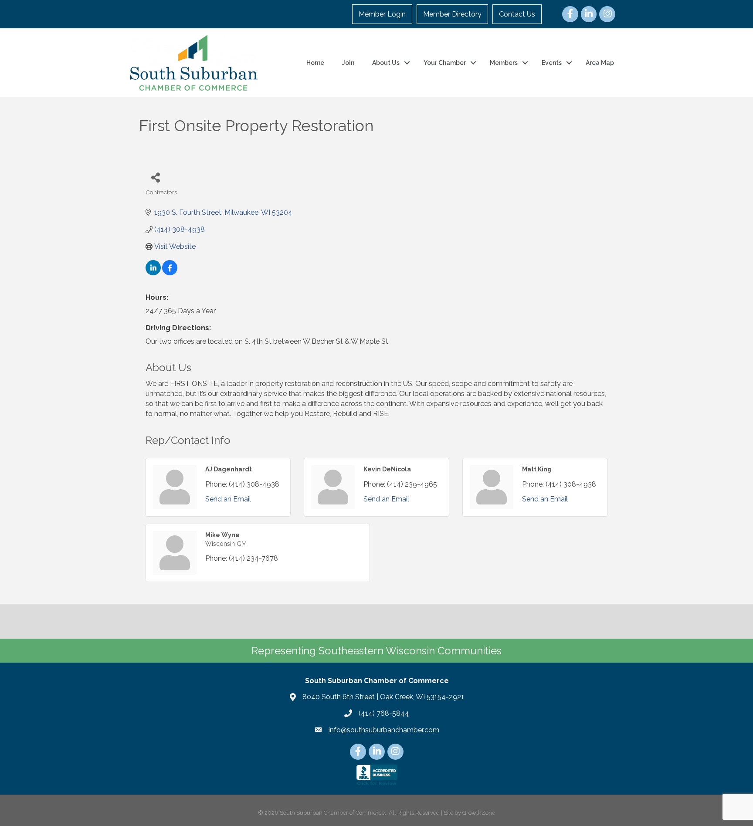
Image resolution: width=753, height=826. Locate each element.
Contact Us (517, 14)
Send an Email (228, 499)
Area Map (600, 62)
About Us (386, 62)
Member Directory (452, 14)
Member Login (382, 14)
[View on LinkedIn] (153, 273)
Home (315, 62)
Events (552, 62)
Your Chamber (445, 62)
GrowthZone (478, 812)
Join (348, 62)
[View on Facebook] (169, 273)
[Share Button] (155, 177)
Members (504, 62)
